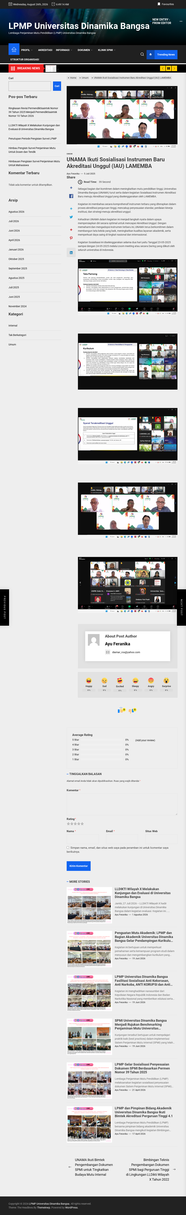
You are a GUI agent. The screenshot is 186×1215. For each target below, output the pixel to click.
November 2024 (18, 306)
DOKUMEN (84, 50)
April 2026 (14, 240)
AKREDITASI (45, 50)
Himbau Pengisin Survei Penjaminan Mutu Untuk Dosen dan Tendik (32, 150)
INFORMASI (63, 50)
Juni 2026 (14, 230)
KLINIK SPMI (105, 50)
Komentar (73, 790)
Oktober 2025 (16, 259)
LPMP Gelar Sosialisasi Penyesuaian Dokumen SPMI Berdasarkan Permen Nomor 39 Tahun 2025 (142, 1068)
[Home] (14, 50)
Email (110, 831)
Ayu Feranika (73, 173)
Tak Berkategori (17, 335)
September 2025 (18, 268)
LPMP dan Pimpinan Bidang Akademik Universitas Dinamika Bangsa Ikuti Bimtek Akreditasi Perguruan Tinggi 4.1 (144, 1112)
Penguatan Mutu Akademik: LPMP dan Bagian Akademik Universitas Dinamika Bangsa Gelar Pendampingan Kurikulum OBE (144, 939)
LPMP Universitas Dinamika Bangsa (79, 26)
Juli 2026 (14, 221)
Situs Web (151, 831)
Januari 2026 (16, 249)
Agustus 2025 (16, 277)
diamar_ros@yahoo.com (126, 652)
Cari (11, 78)
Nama (71, 831)
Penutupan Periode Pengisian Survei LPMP (33, 138)
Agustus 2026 (16, 211)
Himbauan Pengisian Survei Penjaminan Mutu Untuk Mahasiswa (34, 163)
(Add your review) (145, 740)
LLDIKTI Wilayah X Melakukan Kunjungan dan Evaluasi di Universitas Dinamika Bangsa (143, 893)
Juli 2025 (14, 287)
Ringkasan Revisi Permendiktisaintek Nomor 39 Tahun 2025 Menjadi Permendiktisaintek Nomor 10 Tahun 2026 (33, 112)
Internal (13, 325)
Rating (71, 819)
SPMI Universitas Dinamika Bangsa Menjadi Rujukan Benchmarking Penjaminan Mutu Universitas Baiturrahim (141, 1026)
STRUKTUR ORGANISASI (24, 59)
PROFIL (25, 50)
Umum (12, 344)
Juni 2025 (14, 296)
